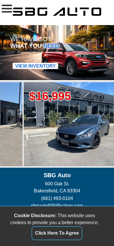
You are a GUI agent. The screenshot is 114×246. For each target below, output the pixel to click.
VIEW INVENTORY (35, 66)
